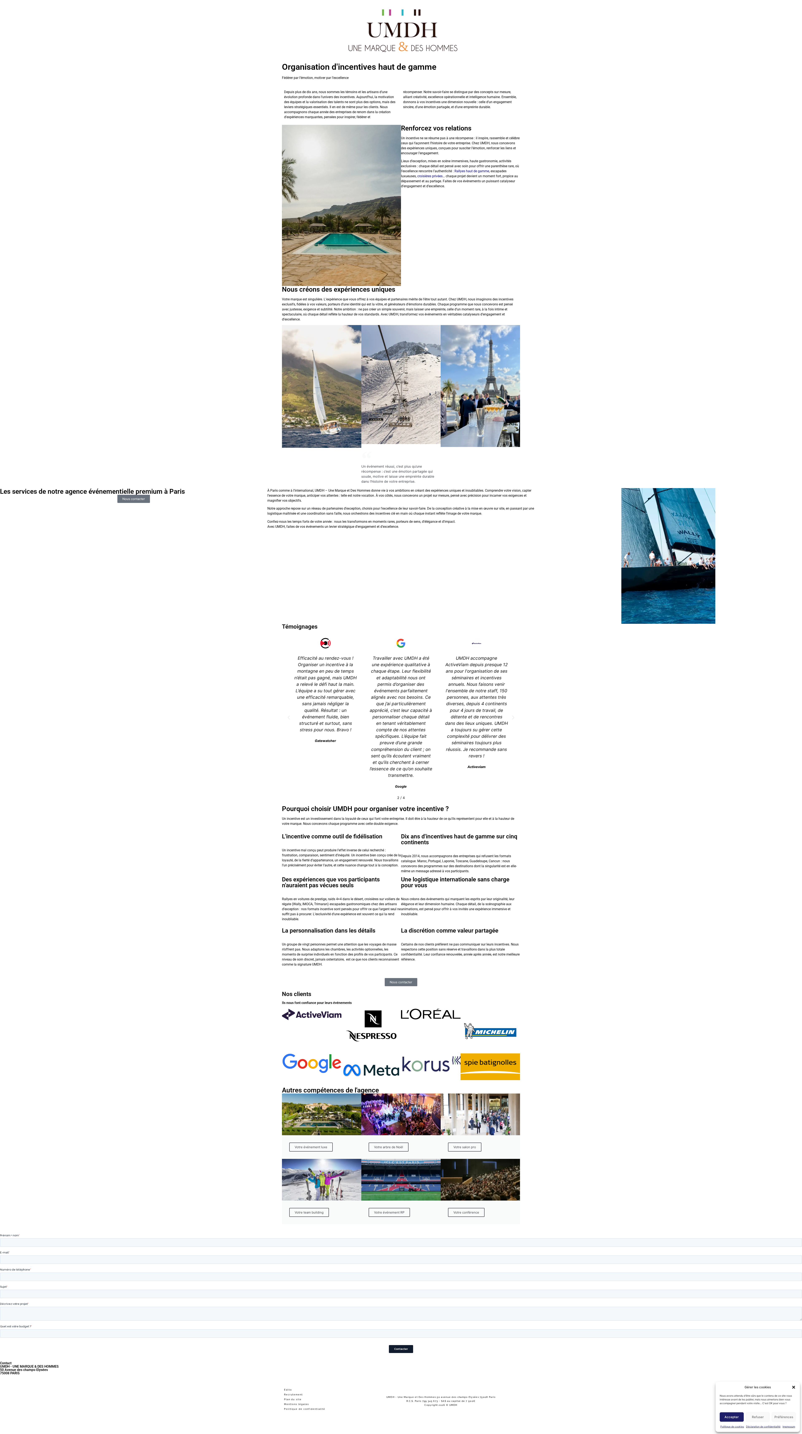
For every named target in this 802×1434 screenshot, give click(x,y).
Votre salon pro (464, 1147)
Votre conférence (466, 1212)
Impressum (789, 1426)
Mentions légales (296, 1404)
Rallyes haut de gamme (471, 171)
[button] (794, 1387)
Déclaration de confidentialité (763, 1426)
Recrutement (293, 1394)
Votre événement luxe (311, 1147)
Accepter (732, 1417)
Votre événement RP (389, 1212)
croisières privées (430, 176)
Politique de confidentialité (304, 1409)
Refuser (758, 1417)
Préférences (783, 1417)
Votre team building (309, 1212)
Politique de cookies (732, 1426)
